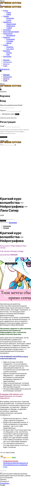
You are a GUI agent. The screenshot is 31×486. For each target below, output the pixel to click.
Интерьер (10, 18)
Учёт (8, 54)
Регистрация (4, 137)
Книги (8, 12)
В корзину (3, 220)
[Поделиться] (2, 470)
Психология (7, 33)
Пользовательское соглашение (15, 465)
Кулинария (10, 39)
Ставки (9, 28)
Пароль (3, 110)
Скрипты (9, 47)
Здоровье (7, 30)
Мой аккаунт (5, 69)
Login (7, 140)
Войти (17, 114)
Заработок (7, 22)
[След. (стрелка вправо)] (2, 472)
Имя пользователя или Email (11, 105)
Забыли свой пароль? (8, 117)
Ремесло (6, 37)
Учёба (8, 14)
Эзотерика (7, 56)
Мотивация (10, 35)
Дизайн (6, 16)
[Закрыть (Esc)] (0, 470)
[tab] (17, 226)
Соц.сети (10, 49)
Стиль (8, 20)
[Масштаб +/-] (5, 470)
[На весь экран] (3, 470)
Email (2, 126)
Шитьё (8, 43)
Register (2, 140)
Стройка (9, 41)
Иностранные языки (11, 31)
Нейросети (10, 26)
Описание (7, 226)
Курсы (5, 10)
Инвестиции (11, 24)
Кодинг (9, 52)
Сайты (5, 45)
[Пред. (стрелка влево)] (0, 472)
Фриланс (6, 51)
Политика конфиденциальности (15, 463)
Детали (6, 228)
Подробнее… (5, 483)
